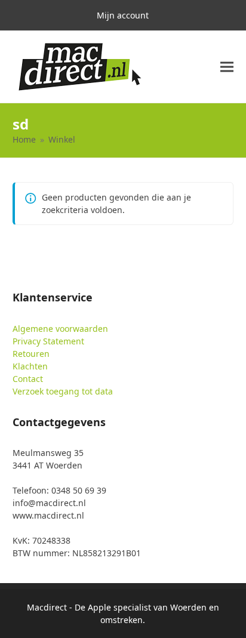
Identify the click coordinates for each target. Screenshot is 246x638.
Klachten (30, 366)
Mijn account (123, 15)
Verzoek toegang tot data (63, 391)
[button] (226, 67)
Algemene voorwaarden (60, 328)
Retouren (31, 353)
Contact (28, 378)
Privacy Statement (48, 341)
